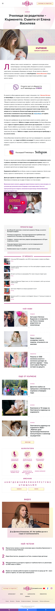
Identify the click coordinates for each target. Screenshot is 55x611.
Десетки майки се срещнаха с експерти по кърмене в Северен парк (40, 390)
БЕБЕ (21, 594)
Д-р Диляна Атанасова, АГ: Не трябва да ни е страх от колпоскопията (29, 533)
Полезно (32, 335)
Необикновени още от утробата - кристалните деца (23, 249)
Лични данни (35, 601)
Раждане (32, 314)
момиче (19, 489)
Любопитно (33, 353)
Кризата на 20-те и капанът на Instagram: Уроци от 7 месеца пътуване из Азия (31, 296)
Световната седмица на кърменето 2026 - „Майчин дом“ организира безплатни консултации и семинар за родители (40, 431)
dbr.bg (12, 269)
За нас (7, 601)
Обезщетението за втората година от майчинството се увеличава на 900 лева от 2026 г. (29, 563)
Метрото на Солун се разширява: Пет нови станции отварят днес (29, 274)
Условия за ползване (26, 601)
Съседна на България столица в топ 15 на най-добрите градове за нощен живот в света (31, 267)
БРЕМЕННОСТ (11, 594)
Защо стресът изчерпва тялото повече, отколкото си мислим (39, 341)
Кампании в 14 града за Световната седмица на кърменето (40, 410)
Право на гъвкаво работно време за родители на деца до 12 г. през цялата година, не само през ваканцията (29, 571)
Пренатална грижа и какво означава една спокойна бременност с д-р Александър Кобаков (29, 549)
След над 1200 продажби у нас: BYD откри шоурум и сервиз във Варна (30, 259)
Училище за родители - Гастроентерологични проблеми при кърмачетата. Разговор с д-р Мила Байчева (26, 235)
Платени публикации (44, 601)
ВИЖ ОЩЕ (28, 442)
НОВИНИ (27, 596)
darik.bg (12, 284)
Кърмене (32, 383)
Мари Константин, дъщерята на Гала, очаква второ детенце (26, 556)
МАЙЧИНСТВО (31, 594)
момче (36, 489)
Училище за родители (45, 3)
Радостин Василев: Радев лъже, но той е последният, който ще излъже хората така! (30, 282)
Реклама (18, 601)
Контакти (12, 601)
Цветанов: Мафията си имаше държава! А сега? (24, 288)
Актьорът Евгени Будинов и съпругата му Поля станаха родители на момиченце (39, 321)
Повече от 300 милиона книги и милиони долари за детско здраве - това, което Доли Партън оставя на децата (39, 362)
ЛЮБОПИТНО (43, 594)
